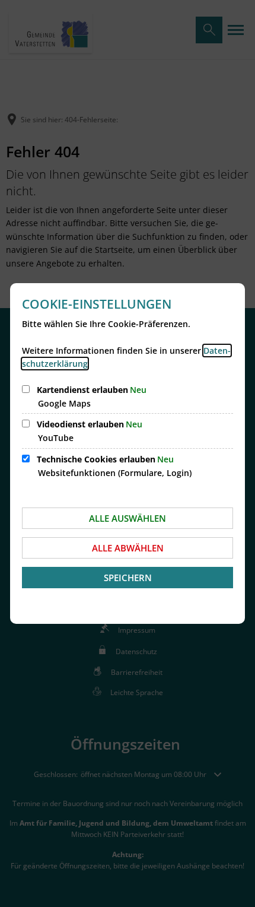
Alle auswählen (127, 518)
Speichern (128, 577)
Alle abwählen (128, 548)
